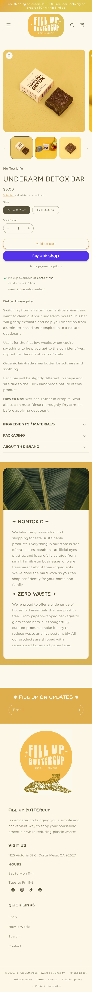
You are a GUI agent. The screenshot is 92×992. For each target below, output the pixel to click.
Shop (13, 917)
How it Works (19, 927)
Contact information (48, 986)
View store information (26, 289)
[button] (8, 25)
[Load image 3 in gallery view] (70, 148)
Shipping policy (72, 979)
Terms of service (47, 979)
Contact (15, 946)
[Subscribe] (78, 710)
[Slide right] (87, 149)
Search (14, 936)
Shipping (9, 195)
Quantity (9, 219)
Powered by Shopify (52, 972)
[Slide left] (4, 149)
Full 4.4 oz (46, 210)
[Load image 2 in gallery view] (46, 148)
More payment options (46, 266)
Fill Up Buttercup (26, 972)
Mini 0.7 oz (17, 210)
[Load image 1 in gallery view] (21, 148)
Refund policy (78, 972)
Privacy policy (23, 979)
